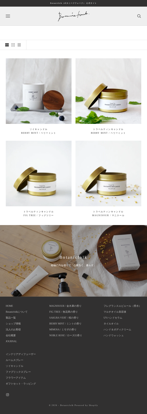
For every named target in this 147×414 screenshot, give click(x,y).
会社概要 (11, 335)
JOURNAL (11, 341)
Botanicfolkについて (17, 311)
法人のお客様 (13, 329)
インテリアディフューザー (21, 354)
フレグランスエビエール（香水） (122, 306)
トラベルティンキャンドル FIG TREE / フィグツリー (38, 213)
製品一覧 (11, 317)
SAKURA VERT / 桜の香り (64, 317)
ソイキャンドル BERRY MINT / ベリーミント (38, 131)
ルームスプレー (14, 360)
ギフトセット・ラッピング (21, 383)
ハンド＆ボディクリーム (117, 329)
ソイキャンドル (14, 366)
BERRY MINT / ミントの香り (65, 323)
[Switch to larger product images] (7, 45)
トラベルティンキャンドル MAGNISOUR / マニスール (108, 213)
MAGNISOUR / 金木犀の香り (65, 306)
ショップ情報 (13, 323)
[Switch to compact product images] (19, 45)
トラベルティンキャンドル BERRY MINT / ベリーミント (108, 131)
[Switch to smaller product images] (13, 45)
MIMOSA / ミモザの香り (63, 329)
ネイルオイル (111, 323)
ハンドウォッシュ (114, 335)
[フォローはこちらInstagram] (7, 394)
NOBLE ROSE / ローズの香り (65, 335)
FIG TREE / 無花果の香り (63, 311)
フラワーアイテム (16, 377)
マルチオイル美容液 (115, 311)
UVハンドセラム (113, 317)
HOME (9, 306)
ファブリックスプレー (18, 372)
